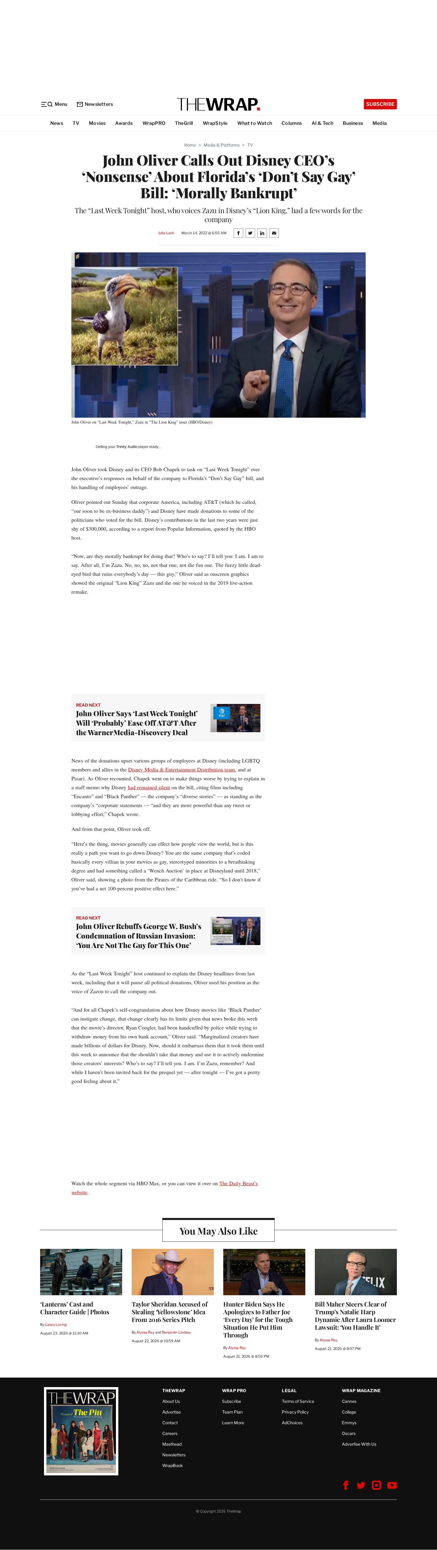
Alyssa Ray (145, 1332)
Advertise (171, 1411)
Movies (97, 123)
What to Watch (254, 123)
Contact (170, 1422)
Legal (289, 1390)
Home (190, 144)
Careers (169, 1433)
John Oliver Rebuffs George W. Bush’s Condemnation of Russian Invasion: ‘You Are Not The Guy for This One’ (138, 935)
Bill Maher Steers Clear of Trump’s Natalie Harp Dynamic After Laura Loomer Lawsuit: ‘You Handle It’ (355, 1315)
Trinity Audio (126, 447)
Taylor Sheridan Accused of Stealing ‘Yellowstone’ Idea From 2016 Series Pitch (169, 1311)
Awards (124, 123)
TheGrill (184, 123)
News (56, 123)
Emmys (349, 1422)
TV (76, 123)
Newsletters (99, 104)
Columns (292, 123)
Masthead (172, 1444)
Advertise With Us (359, 1444)
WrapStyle (215, 123)
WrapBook (172, 1465)
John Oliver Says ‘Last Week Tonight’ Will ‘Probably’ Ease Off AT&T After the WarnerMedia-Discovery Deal (137, 722)
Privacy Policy (295, 1411)
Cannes (349, 1401)
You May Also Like (219, 1230)
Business (353, 123)
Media (379, 123)
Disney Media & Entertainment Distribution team (181, 769)
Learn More (233, 1422)
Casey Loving (56, 1324)
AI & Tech (323, 123)
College (349, 1411)
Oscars (349, 1433)
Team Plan (232, 1411)
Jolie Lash (166, 233)
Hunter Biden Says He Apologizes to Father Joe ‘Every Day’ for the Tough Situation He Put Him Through (258, 1319)
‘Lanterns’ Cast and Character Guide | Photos (74, 1307)
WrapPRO (153, 123)
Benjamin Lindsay (176, 1332)
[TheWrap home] (218, 104)
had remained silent (149, 787)
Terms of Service (298, 1401)
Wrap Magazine (361, 1390)
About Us (171, 1401)
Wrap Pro (234, 1390)
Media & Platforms (222, 144)
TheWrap (173, 1390)
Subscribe (380, 104)
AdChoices (292, 1422)
